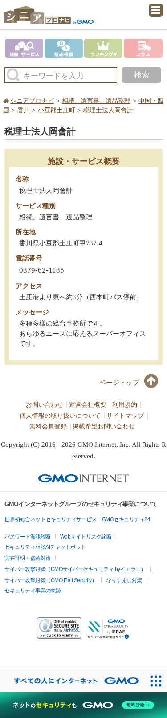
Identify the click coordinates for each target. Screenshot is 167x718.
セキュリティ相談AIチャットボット (45, 547)
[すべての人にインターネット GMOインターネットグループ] (72, 680)
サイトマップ (125, 415)
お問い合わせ (44, 404)
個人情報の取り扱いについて (60, 415)
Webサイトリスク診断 (86, 537)
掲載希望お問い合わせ (104, 426)
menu (156, 10)
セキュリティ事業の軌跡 (32, 590)
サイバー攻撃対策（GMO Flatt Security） (50, 580)
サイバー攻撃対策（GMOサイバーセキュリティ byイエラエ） (75, 569)
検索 (141, 75)
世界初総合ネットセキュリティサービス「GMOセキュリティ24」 (79, 519)
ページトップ (119, 382)
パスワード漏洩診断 (27, 537)
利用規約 (124, 404)
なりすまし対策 (124, 580)
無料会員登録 (48, 426)
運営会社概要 (87, 404)
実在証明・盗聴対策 (27, 558)
